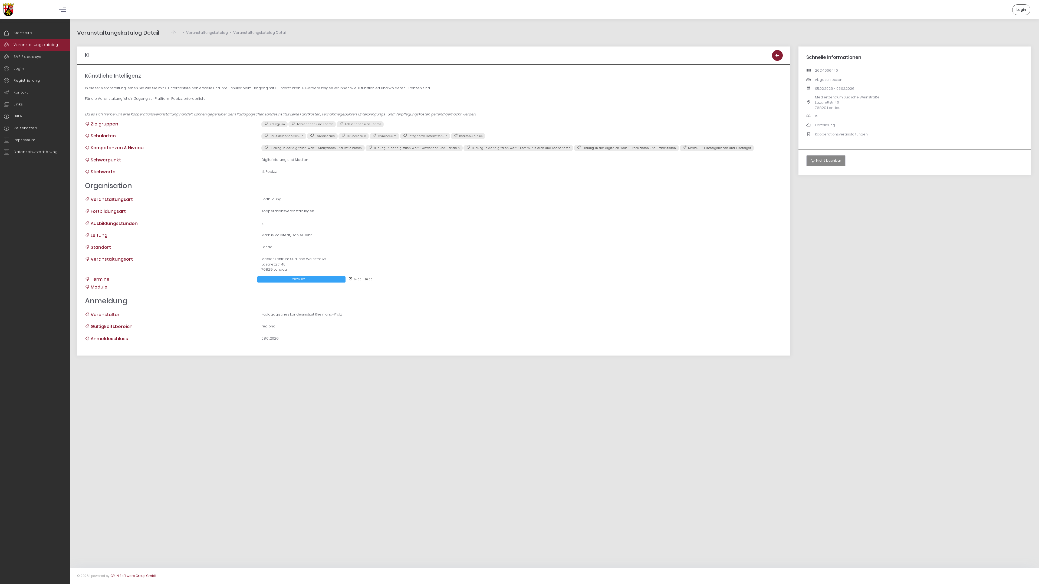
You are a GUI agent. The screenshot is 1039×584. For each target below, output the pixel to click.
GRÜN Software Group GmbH (133, 576)
